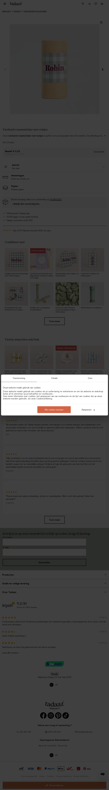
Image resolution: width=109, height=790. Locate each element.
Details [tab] (54, 378)
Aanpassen (86, 409)
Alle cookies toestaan (54, 409)
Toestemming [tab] (19, 378)
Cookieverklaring (44, 398)
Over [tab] (90, 378)
